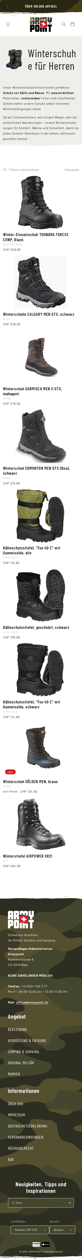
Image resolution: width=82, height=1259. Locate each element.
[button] (8, 24)
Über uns (15, 1103)
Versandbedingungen (25, 1137)
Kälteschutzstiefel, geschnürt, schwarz (36, 627)
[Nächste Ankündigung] (74, 6)
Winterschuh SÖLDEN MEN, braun (30, 781)
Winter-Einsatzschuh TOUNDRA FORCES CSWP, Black (35, 237)
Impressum (16, 1114)
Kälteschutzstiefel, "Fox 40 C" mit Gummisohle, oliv (31, 550)
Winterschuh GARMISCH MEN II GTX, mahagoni (32, 391)
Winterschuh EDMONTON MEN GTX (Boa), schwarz (36, 471)
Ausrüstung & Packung (27, 1040)
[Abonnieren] (69, 1203)
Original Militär (21, 1062)
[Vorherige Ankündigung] (7, 6)
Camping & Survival (24, 1051)
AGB (11, 1159)
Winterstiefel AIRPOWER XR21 (27, 855)
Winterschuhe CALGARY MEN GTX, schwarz (38, 314)
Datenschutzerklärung (27, 1125)
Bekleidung (17, 1029)
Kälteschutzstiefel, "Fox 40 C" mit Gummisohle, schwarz (31, 704)
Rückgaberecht (21, 1148)
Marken (14, 1073)
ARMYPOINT (34, 1251)
